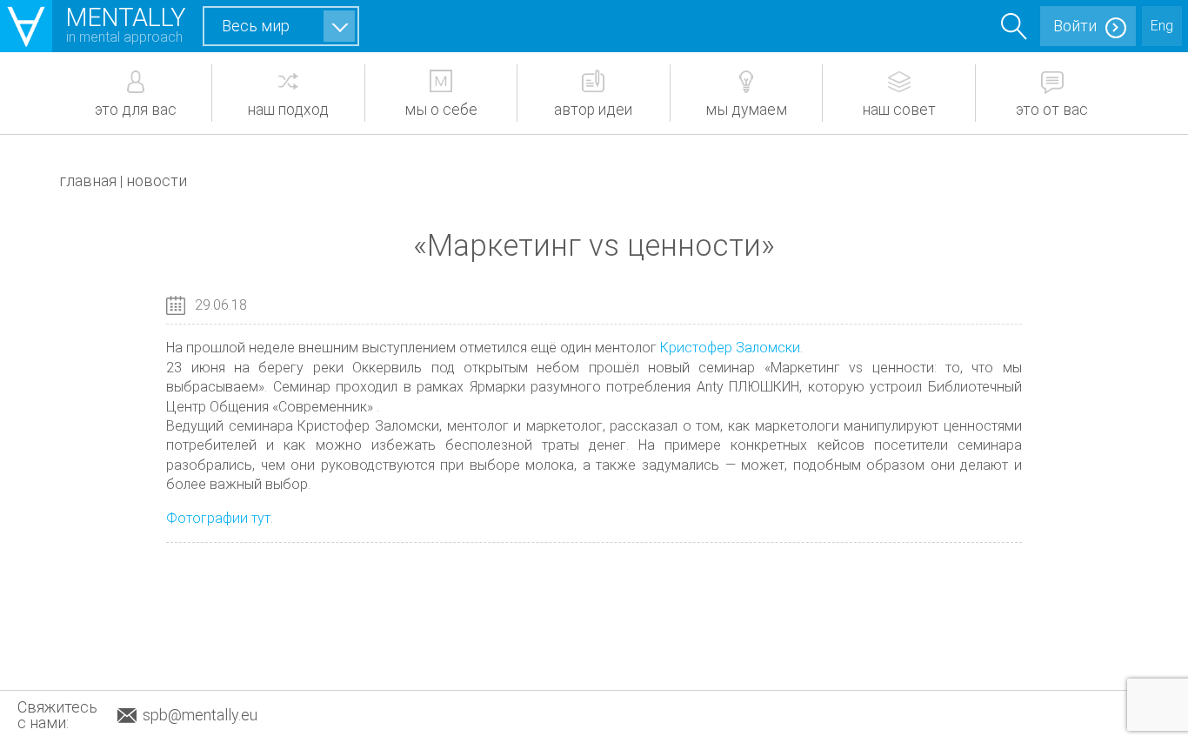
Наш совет (899, 109)
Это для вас (136, 109)
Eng (1162, 25)
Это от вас (1052, 109)
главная (88, 180)
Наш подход (288, 109)
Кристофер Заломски (730, 347)
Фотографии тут (218, 518)
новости (156, 180)
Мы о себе (440, 109)
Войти (1075, 26)
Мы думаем (746, 109)
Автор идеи (593, 109)
